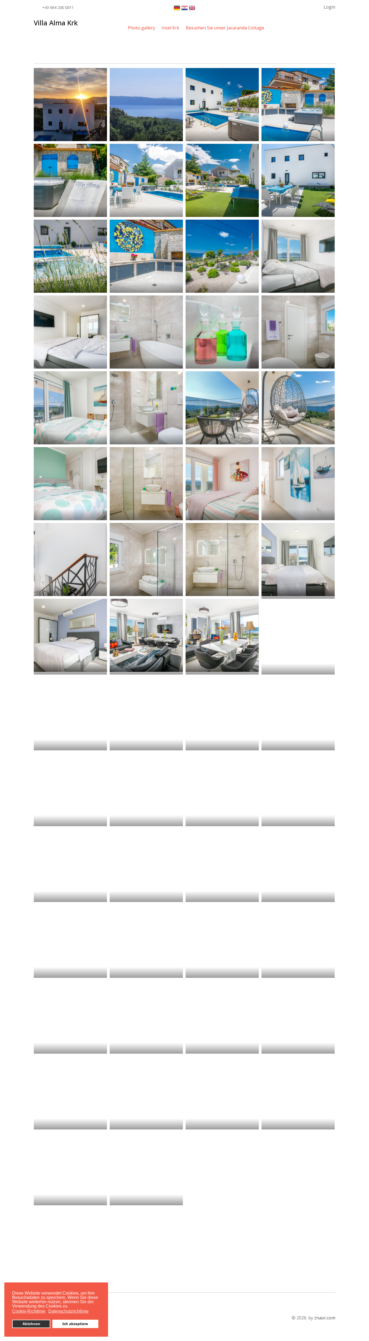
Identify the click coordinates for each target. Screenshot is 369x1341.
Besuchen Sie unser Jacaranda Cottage (225, 28)
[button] (325, 7)
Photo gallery (141, 28)
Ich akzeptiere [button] (75, 1324)
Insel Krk (170, 28)
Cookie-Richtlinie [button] (28, 1311)
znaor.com (324, 1318)
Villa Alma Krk (56, 22)
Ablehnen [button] (31, 1324)
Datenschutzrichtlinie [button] (68, 1311)
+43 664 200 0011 (58, 7)
